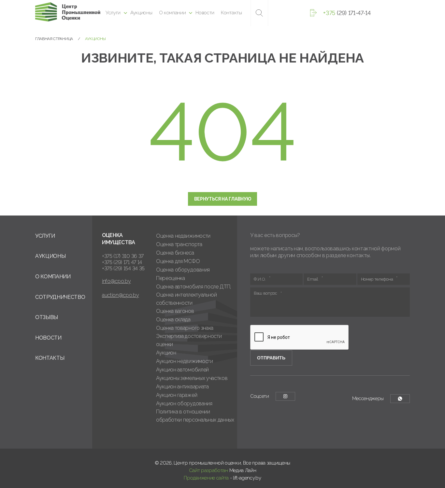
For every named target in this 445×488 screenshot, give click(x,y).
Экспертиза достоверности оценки (189, 340)
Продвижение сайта (206, 478)
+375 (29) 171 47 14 (122, 262)
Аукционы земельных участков (191, 378)
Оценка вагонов (175, 311)
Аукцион (166, 353)
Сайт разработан (208, 470)
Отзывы (46, 317)
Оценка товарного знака (184, 328)
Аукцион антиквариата (182, 386)
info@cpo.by (116, 281)
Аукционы (141, 13)
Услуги (113, 13)
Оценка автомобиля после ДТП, (193, 287)
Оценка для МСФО (178, 261)
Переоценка (170, 278)
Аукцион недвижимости (184, 361)
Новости (204, 13)
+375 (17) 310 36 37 (123, 256)
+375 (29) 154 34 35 (123, 268)
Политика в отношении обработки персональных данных (195, 416)
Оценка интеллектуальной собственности (186, 299)
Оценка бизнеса (175, 253)
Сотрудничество (60, 297)
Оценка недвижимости (183, 236)
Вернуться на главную (222, 199)
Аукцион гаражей (176, 395)
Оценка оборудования (183, 270)
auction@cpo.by (120, 295)
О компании (172, 13)
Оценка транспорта (179, 244)
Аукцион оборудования (184, 403)
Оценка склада (173, 319)
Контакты (231, 13)
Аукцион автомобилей (182, 370)
